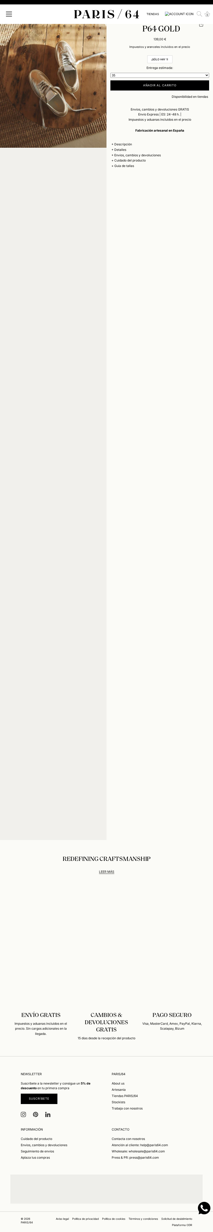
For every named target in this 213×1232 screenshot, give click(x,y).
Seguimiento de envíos (37, 1151)
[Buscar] (199, 14)
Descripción (123, 144)
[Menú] (9, 14)
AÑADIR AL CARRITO (160, 85)
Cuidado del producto (130, 160)
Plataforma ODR (182, 1225)
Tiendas (153, 14)
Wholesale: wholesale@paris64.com (138, 1151)
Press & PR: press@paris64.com (135, 1157)
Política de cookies (113, 1218)
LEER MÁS (106, 872)
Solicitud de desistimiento (176, 1218)
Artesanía (119, 1090)
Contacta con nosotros (128, 1139)
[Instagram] (23, 1114)
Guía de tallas (124, 166)
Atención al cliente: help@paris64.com (140, 1145)
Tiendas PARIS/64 (125, 1096)
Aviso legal (62, 1218)
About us (118, 1083)
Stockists (118, 1102)
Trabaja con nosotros (127, 1108)
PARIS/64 (27, 1222)
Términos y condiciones (143, 1218)
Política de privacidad (85, 1218)
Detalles (120, 150)
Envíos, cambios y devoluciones (137, 155)
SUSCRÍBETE (39, 1098)
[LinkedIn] (47, 1114)
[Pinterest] (35, 1114)
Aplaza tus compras (35, 1157)
